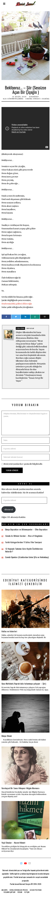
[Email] (44, 317)
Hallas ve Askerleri (9, 631)
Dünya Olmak (6, 735)
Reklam (20, 892)
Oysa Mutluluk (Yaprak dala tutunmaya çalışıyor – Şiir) (23, 683)
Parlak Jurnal (14, 884)
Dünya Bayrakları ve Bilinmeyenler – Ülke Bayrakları (26, 529)
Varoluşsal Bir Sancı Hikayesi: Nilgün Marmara (20, 788)
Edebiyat (34, 97)
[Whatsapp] (35, 317)
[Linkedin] (25, 317)
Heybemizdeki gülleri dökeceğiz (16, 303)
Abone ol (8, 509)
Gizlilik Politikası (35, 890)
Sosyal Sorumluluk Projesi (19, 890)
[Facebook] (6, 317)
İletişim (26, 892)
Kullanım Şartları (9, 892)
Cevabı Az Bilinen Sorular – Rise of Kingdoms (23, 535)
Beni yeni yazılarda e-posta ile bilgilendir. (23, 464)
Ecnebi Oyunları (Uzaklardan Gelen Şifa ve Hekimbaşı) (27, 557)
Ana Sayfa (4, 890)
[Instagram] (21, 863)
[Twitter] (16, 317)
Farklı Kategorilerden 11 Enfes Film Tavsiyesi (23, 542)
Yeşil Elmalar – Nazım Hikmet (13, 842)
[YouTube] (25, 863)
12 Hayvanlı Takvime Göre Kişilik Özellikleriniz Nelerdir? (24, 550)
